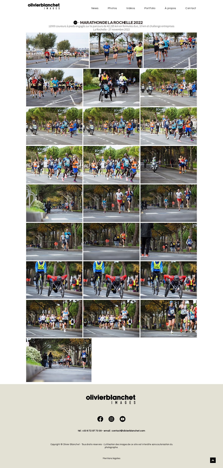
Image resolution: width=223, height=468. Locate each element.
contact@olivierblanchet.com (128, 431)
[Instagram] (111, 419)
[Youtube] (122, 419)
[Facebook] (100, 419)
